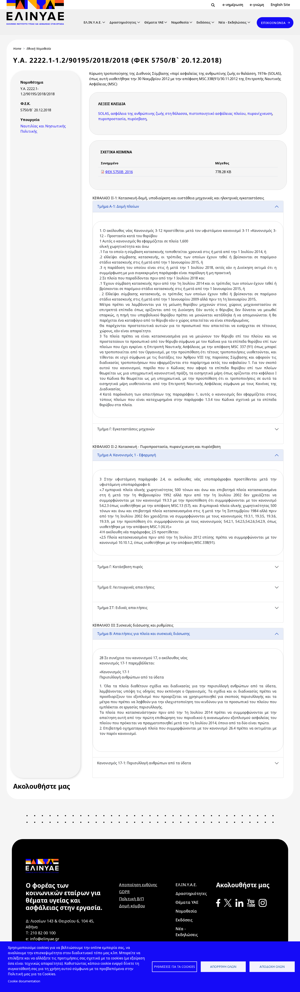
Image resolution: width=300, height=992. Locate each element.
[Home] (37, 12)
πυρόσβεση (136, 118)
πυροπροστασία (112, 118)
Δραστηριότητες (122, 22)
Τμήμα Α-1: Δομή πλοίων (118, 206)
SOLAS (103, 113)
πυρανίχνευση (259, 113)
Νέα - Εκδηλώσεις (233, 22)
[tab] (188, 312)
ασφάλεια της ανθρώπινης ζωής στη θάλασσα (149, 113)
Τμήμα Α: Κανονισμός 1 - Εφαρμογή (126, 455)
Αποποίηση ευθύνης (138, 884)
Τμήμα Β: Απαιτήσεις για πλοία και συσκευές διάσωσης (143, 633)
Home (17, 48)
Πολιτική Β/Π (131, 898)
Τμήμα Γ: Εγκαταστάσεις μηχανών (126, 429)
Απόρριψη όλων (223, 966)
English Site (280, 4)
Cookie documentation (24, 981)
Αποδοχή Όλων (272, 966)
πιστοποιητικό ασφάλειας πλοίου (217, 113)
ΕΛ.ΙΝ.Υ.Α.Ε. (92, 22)
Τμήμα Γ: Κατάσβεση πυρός (120, 566)
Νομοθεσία (180, 22)
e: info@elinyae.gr (42, 938)
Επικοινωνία (273, 22)
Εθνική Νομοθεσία (39, 48)
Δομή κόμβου (132, 905)
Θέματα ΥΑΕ (154, 22)
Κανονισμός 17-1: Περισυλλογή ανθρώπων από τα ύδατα (144, 763)
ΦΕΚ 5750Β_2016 (119, 171)
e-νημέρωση (232, 4)
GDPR (124, 891)
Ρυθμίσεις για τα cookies (174, 966)
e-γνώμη (257, 4)
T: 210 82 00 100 (41, 932)
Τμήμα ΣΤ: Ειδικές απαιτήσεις (122, 607)
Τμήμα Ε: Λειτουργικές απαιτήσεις (126, 587)
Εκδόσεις (204, 22)
